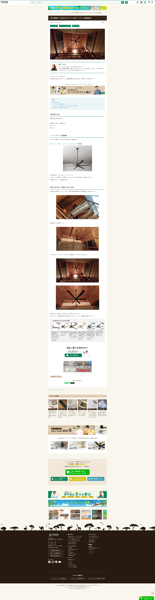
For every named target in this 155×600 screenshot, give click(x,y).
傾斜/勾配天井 (75, 26)
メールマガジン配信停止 (72, 567)
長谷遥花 (64, 64)
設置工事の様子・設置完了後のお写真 (60, 107)
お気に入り (145, 2)
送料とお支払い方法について (73, 549)
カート (149, 2)
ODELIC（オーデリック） (56, 376)
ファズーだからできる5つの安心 (74, 540)
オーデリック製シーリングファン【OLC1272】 (64, 144)
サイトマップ (91, 553)
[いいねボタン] (102, 22)
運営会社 (90, 546)
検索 (123, 2)
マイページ (137, 2)
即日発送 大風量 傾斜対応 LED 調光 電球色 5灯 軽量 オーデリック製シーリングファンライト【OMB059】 (73, 334)
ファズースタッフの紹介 (93, 537)
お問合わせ (141, 2)
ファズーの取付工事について (73, 539)
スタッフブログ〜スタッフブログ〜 (57, 390)
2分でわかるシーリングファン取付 (74, 537)
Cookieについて (92, 549)
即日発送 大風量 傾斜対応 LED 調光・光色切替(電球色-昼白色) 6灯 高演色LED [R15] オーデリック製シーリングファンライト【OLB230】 (91, 335)
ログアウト (70, 562)
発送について (70, 550)
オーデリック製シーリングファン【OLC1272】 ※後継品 (65, 105)
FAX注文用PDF (70, 552)
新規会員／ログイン (71, 559)
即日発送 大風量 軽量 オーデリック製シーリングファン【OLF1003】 (64, 333)
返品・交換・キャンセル (72, 553)
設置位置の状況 (55, 102)
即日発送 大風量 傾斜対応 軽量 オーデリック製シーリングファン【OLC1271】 (99, 333)
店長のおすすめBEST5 (72, 543)
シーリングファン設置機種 (58, 104)
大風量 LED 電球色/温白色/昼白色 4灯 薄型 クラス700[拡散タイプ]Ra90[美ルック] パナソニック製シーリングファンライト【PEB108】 (82, 335)
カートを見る (70, 564)
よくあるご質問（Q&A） (72, 542)
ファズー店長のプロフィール (94, 536)
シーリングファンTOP (52, 12)
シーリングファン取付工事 (65, 26)
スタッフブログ (54, 26)
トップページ (91, 551)
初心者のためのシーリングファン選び (75, 536)
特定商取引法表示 (71, 555)
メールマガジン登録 (71, 565)
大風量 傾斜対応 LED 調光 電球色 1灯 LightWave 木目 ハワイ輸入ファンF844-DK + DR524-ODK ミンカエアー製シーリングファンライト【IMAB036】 (55, 336)
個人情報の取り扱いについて (94, 547)
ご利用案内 (70, 547)
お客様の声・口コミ (92, 540)
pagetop (152, 593)
